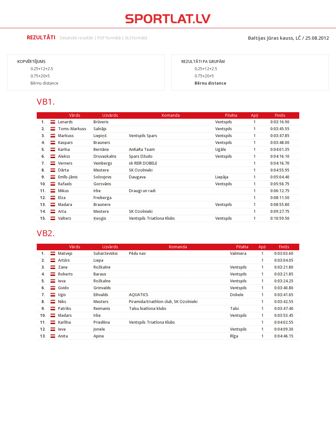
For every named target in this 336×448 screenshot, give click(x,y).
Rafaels (65, 184)
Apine (99, 336)
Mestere (101, 170)
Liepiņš (100, 135)
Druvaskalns (105, 156)
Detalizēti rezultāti (76, 38)
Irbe (97, 190)
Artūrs (64, 260)
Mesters (101, 301)
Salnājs (100, 129)
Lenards (65, 122)
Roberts (65, 274)
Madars (65, 315)
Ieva (62, 281)
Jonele (99, 329)
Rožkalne (102, 267)
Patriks (64, 308)
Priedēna (102, 322)
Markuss (66, 135)
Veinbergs (103, 163)
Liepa (98, 260)
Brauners (102, 142)
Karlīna (64, 322)
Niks (62, 301)
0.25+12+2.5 (42, 68)
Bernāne (101, 149)
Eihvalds (101, 294)
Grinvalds (102, 288)
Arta (62, 211)
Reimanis (102, 308)
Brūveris (101, 122)
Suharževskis (106, 253)
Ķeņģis (100, 218)
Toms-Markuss (72, 129)
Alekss (64, 156)
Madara (65, 204)
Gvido (63, 288)
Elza (62, 197)
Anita (63, 336)
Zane (63, 267)
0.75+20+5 (40, 76)
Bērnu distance (44, 83)
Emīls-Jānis (68, 177)
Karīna (64, 149)
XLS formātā (136, 38)
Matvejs (65, 253)
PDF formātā (109, 38)
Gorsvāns (102, 184)
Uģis (62, 294)
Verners (65, 163)
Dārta (63, 170)
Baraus (100, 274)
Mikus (63, 190)
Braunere (102, 204)
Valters (64, 218)
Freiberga (103, 197)
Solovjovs (103, 177)
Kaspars (65, 142)
